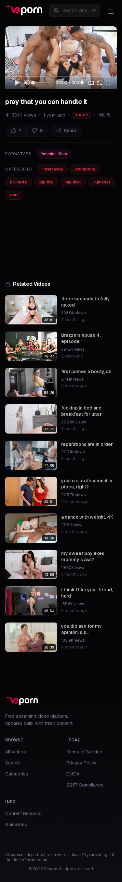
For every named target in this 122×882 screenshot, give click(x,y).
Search (12, 763)
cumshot (101, 182)
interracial (53, 169)
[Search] (93, 10)
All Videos (15, 752)
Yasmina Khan (54, 154)
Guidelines (16, 824)
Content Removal (23, 813)
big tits (46, 182)
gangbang (85, 169)
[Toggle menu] (111, 11)
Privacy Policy (81, 763)
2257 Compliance (84, 785)
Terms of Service (84, 752)
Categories (16, 774)
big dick (73, 182)
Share (70, 130)
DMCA (72, 774)
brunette (18, 182)
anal (14, 194)
